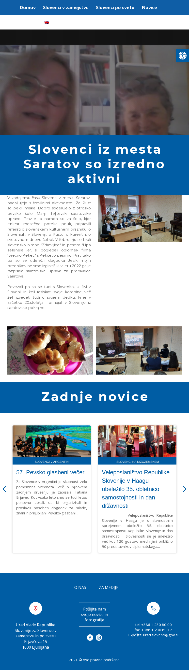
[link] (182, 55)
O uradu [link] (28, 22)
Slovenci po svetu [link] (115, 7)
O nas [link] (80, 587)
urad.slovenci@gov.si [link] (160, 634)
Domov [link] (28, 7)
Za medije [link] (108, 587)
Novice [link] (149, 7)
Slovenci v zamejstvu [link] (66, 7)
